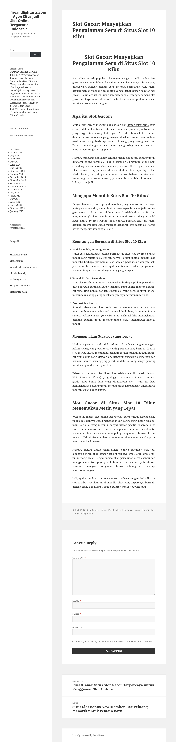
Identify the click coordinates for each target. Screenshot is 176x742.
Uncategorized (17, 227)
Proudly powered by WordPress (88, 735)
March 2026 (16, 167)
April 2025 (15, 202)
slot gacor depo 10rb (82, 513)
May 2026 (15, 161)
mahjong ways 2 (18, 279)
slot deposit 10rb (120, 510)
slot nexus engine (18, 254)
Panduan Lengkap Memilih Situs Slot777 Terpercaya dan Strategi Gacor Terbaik (24, 74)
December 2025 (18, 177)
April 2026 (15, 164)
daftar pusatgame (138, 125)
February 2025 (17, 208)
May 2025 (15, 198)
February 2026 (17, 171)
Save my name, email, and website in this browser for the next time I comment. (114, 641)
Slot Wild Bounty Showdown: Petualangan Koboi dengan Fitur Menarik (24, 112)
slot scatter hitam (18, 291)
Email (76, 614)
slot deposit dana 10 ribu (142, 510)
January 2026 (16, 174)
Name (76, 600)
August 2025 (16, 189)
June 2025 (15, 195)
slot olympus (16, 260)
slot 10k (107, 510)
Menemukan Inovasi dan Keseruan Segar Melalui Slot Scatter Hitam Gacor (24, 102)
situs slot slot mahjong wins (23, 267)
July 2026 (14, 155)
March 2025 (16, 205)
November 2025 (18, 180)
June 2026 (15, 158)
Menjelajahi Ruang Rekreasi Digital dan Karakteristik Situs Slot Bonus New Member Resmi (25, 93)
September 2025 (18, 186)
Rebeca (95, 510)
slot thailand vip (18, 273)
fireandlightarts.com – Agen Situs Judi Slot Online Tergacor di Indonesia (28, 20)
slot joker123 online (20, 285)
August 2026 (16, 152)
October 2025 (16, 183)
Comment (79, 557)
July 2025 (14, 192)
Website (77, 627)
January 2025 (16, 211)
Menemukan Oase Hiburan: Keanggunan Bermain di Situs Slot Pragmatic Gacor (24, 84)
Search (13, 50)
